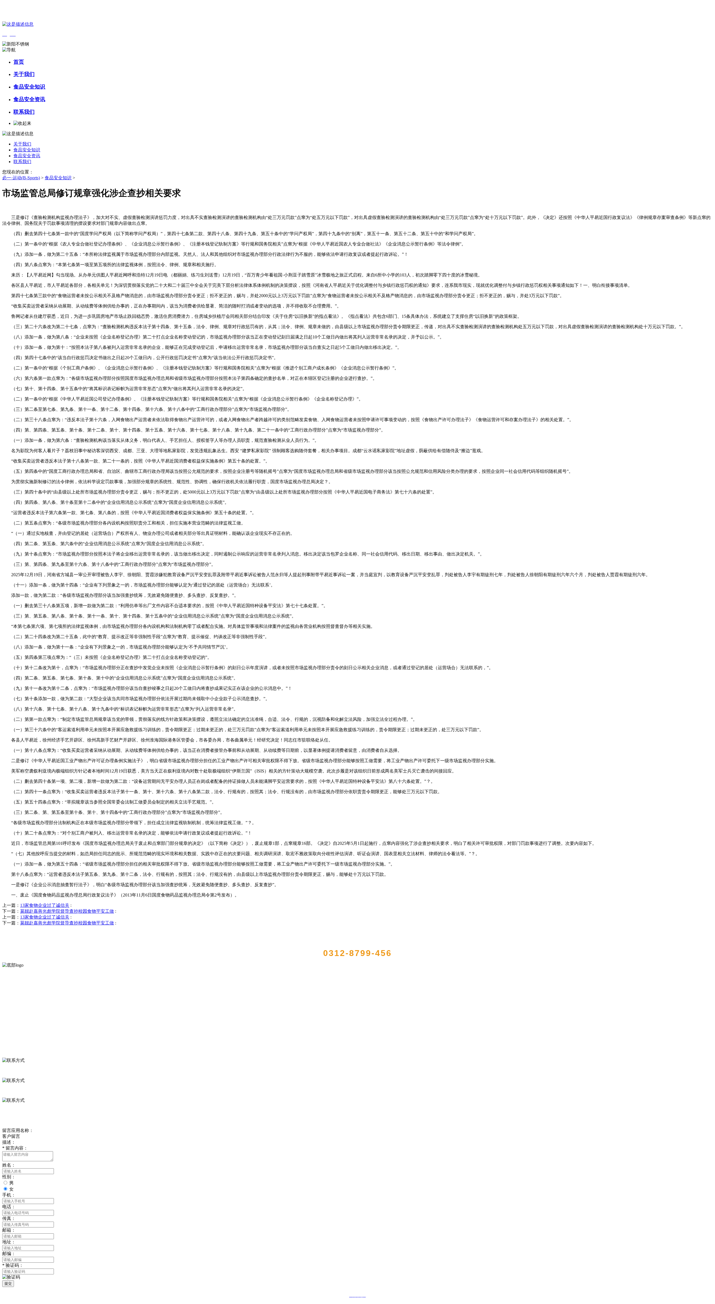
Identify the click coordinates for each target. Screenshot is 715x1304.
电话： (9, 1206)
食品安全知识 (29, 87)
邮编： (9, 1253)
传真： (9, 1218)
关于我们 (24, 74)
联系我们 (24, 112)
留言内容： (15, 1148)
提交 (8, 1283)
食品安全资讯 (29, 99)
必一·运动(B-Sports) (21, 177)
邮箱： (9, 1230)
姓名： (9, 1165)
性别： (9, 1176)
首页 (18, 62)
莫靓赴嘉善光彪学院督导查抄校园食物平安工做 (67, 911)
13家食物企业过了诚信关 (44, 905)
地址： (9, 1241)
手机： (9, 1195)
